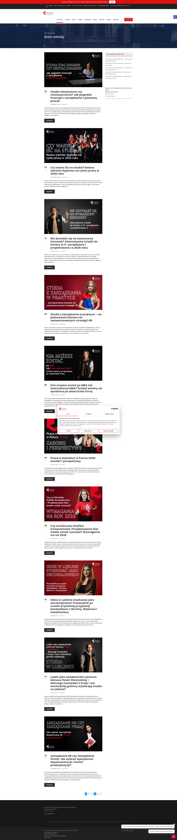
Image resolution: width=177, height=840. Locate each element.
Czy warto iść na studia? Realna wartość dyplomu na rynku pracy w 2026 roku (74, 171)
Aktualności (59, 19)
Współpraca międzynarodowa (89, 5)
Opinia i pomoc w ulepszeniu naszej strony (55, 835)
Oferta (74, 19)
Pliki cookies (47, 837)
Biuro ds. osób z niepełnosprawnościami (118, 5)
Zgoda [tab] (67, 414)
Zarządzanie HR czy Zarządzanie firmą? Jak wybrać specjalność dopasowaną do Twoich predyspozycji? (72, 760)
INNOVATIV (69, 5)
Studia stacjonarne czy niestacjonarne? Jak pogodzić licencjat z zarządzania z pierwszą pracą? (73, 96)
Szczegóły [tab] (88, 414)
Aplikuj (112, 2)
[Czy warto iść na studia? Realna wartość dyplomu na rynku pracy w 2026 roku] (73, 145)
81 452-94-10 (110, 94)
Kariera (95, 19)
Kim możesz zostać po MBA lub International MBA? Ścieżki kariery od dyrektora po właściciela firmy (76, 388)
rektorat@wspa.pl (110, 96)
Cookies (74, 5)
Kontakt (109, 19)
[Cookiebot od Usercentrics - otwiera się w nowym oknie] (112, 409)
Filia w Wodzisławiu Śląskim (103, 5)
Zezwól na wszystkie (108, 430)
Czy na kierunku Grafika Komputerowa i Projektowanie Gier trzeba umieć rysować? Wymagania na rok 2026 (75, 530)
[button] (175, 17)
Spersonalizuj (87, 430)
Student (80, 19)
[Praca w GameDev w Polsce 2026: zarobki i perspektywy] (73, 436)
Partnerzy (101, 19)
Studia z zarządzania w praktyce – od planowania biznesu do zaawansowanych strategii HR (75, 317)
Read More (49, 120)
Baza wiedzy (65, 104)
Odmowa (68, 430)
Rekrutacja (88, 19)
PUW (47, 7)
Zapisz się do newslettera (50, 832)
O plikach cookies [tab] (109, 414)
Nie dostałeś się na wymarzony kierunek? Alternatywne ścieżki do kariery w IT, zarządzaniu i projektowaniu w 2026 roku (74, 243)
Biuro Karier (79, 5)
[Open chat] (173, 836)
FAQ (46, 5)
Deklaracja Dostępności (50, 834)
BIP (129, 5)
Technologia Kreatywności (59, 5)
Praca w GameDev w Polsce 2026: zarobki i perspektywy (73, 459)
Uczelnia (67, 19)
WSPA (45, 33)
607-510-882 (128, 19)
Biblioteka (51, 5)
